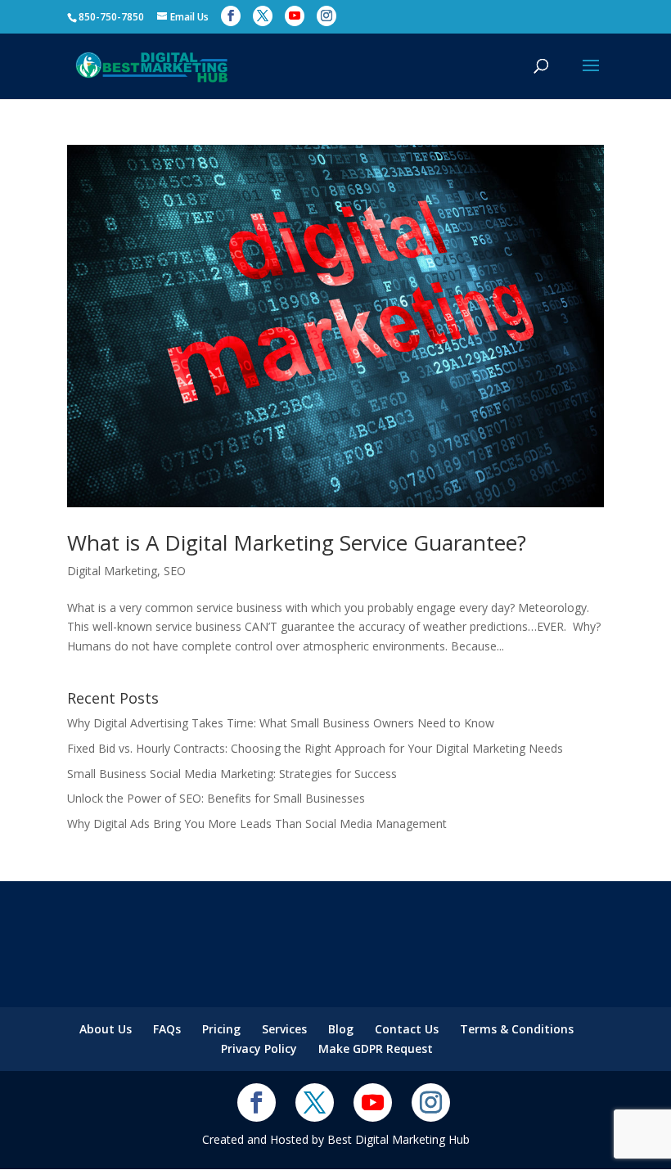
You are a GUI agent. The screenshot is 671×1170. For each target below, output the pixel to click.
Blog (341, 1029)
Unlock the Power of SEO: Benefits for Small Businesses (216, 798)
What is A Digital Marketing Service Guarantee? (296, 542)
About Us (105, 1029)
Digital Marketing (112, 570)
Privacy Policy (259, 1048)
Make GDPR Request (375, 1048)
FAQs (167, 1029)
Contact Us (407, 1029)
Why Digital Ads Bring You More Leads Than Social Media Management (257, 823)
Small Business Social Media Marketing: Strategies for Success (232, 773)
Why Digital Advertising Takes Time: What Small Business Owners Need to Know (280, 723)
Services (284, 1029)
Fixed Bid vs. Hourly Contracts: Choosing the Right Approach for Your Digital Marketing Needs (315, 748)
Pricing (221, 1029)
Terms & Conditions (517, 1029)
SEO (175, 570)
